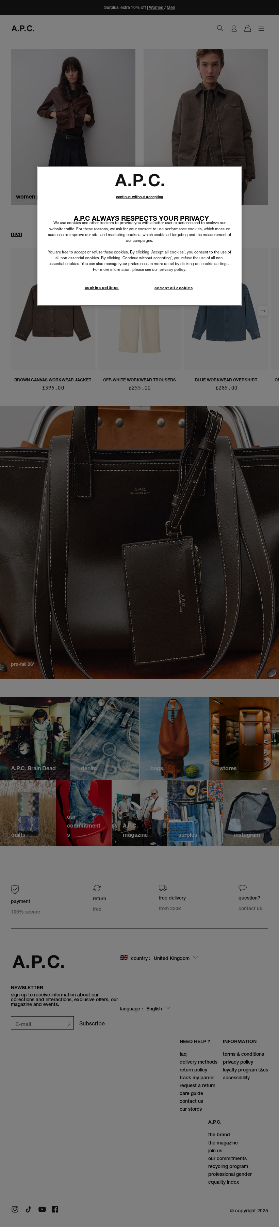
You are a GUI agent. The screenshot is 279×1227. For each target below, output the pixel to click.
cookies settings (102, 287)
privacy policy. (173, 269)
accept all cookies (173, 288)
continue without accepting (139, 196)
